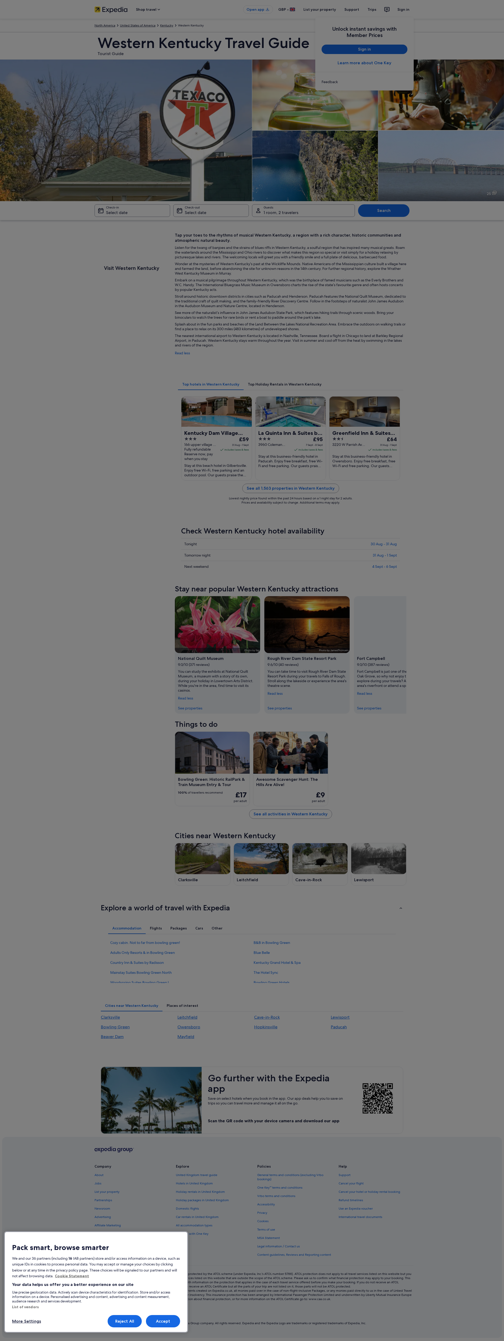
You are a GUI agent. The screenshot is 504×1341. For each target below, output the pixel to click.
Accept (163, 1321)
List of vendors (25, 1307)
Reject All (124, 1321)
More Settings (26, 1321)
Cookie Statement (72, 1276)
